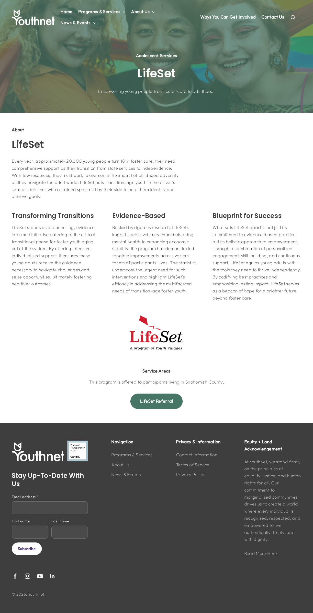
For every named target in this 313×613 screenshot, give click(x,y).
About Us (140, 11)
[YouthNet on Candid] (50, 451)
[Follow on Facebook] (15, 576)
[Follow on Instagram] (27, 576)
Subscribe (27, 548)
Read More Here (260, 553)
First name (21, 521)
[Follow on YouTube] (40, 576)
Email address (25, 496)
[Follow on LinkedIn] (52, 576)
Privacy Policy (190, 474)
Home (66, 11)
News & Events (75, 22)
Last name (60, 521)
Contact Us (272, 17)
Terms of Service (193, 465)
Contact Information (196, 454)
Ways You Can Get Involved (228, 17)
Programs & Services (99, 11)
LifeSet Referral (156, 401)
